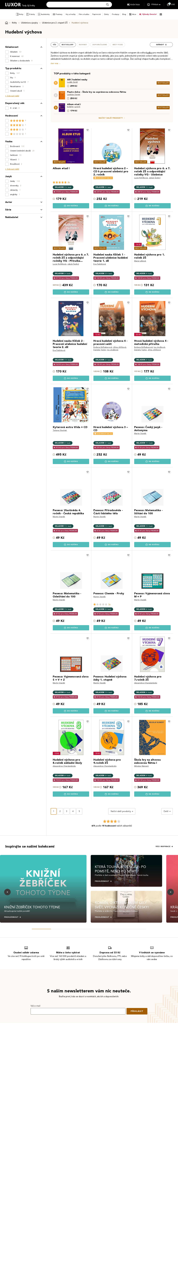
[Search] (107, 4)
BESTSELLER (163, 83)
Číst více (54, 63)
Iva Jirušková (112, 350)
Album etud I (74, 104)
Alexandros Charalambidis (145, 683)
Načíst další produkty (111, 118)
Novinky (83, 45)
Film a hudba (84, 14)
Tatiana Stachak (60, 430)
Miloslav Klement (141, 766)
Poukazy (59, 14)
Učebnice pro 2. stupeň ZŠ (54, 22)
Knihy (21, 14)
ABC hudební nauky (77, 79)
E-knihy (32, 14)
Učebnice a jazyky (29, 22)
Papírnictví (96, 14)
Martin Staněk (140, 433)
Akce (134, 14)
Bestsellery (67, 45)
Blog (124, 14)
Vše (54, 45)
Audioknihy (45, 14)
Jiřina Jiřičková (119, 347)
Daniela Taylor (99, 350)
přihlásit (137, 1011)
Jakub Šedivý (154, 178)
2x (69, 182)
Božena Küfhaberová (102, 347)
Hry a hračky (71, 14)
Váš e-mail (35, 1006)
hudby (149, 52)
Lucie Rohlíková (141, 178)
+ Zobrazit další (12, 96)
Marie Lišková (140, 261)
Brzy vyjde (118, 45)
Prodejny (115, 14)
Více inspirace (163, 846)
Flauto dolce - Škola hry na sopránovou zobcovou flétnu (96, 92)
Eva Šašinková (99, 264)
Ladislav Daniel (73, 94)
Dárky (106, 14)
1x (109, 604)
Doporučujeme (100, 45)
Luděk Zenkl (72, 82)
